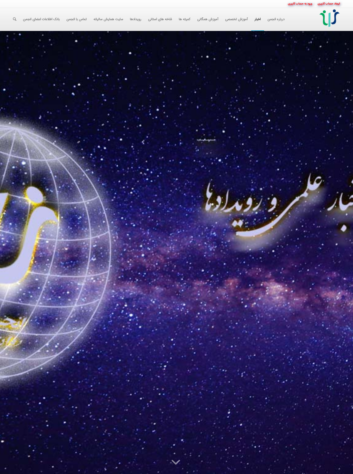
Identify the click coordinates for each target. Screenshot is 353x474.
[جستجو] (15, 19)
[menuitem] (327, 4)
